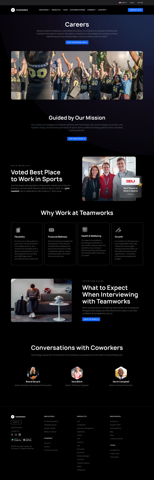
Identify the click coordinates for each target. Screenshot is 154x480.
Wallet (79, 466)
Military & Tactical (50, 432)
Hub (78, 421)
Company (91, 10)
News (112, 435)
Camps (79, 435)
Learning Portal (115, 428)
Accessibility (114, 457)
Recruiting (80, 449)
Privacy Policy (115, 454)
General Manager (83, 456)
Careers (47, 447)
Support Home (115, 425)
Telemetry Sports (83, 463)
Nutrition (80, 442)
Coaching (80, 459)
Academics (81, 432)
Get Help (140, 2)
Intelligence (81, 470)
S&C (78, 446)
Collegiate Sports (50, 425)
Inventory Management (85, 428)
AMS (78, 439)
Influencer (80, 452)
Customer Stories (77, 10)
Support (102, 10)
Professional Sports (51, 421)
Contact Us (15, 431)
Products (56, 10)
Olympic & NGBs (49, 428)
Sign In (132, 2)
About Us (47, 443)
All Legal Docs (115, 450)
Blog (65, 10)
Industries (43, 10)
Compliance (81, 425)
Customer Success (51, 450)
